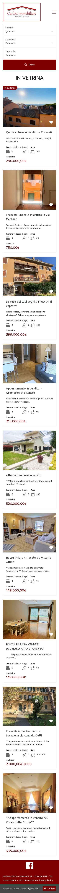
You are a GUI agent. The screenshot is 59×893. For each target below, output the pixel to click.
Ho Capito (49, 888)
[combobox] (29, 31)
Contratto (10, 39)
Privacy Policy (46, 880)
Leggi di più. (32, 888)
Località (9, 27)
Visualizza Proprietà (29, 119)
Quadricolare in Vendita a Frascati (29, 132)
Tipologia (10, 51)
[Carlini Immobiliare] (22, 19)
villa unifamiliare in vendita (24, 475)
